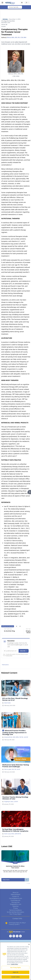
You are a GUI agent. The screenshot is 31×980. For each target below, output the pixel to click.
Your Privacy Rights (15, 914)
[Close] (29, 944)
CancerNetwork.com (15, 898)
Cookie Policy (14, 964)
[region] (15, 961)
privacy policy (9, 655)
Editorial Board (15, 894)
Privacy (15, 908)
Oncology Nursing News (8, 21)
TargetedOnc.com (15, 904)
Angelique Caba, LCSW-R (11, 801)
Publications (5, 664)
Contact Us (15, 896)
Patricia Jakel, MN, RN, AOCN (12, 769)
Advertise (15, 906)
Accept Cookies (15, 977)
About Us (15, 892)
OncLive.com (15, 902)
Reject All (15, 972)
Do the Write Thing (6, 631)
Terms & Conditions (15, 910)
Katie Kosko (7, 703)
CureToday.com (15, 900)
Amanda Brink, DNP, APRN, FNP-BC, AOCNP (16, 737)
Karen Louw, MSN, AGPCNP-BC (12, 834)
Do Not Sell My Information (15, 912)
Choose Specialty (13, 7)
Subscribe (22, 651)
